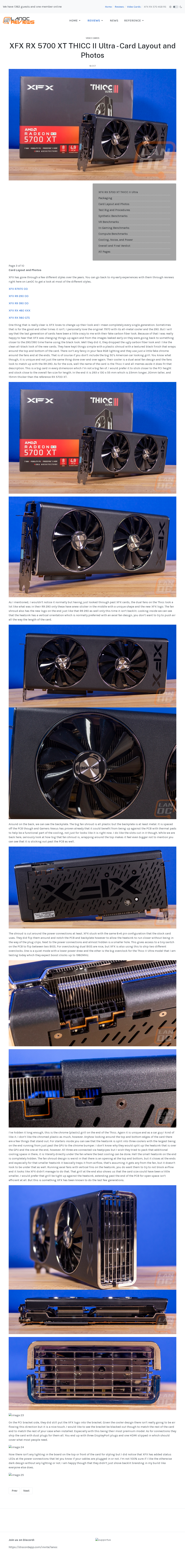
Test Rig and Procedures (114, 210)
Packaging (105, 198)
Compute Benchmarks (113, 233)
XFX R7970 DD (18, 288)
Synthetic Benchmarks (113, 216)
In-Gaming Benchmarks (113, 228)
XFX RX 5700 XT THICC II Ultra (118, 192)
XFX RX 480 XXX (19, 310)
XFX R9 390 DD (19, 303)
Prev (14, 1490)
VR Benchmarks (108, 222)
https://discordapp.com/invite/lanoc (33, 1547)
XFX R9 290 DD (19, 296)
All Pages (104, 251)
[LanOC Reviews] (19, 20)
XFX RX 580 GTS (19, 317)
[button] (75, 20)
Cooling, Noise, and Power (115, 239)
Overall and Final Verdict (114, 245)
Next (26, 1490)
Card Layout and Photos (113, 204)
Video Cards (92, 38)
